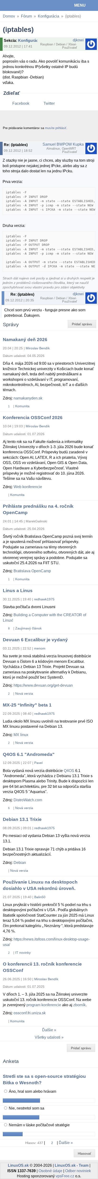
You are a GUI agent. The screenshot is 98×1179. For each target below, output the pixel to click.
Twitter (49, 103)
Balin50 (39, 897)
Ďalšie (47, 1030)
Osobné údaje (50, 1171)
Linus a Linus (18, 590)
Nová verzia (24, 693)
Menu (80, 5)
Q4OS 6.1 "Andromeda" (28, 754)
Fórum (26, 16)
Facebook (20, 103)
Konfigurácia (48, 16)
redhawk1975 (44, 599)
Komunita (22, 406)
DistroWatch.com (28, 800)
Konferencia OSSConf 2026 (33, 417)
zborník (79, 1005)
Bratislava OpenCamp (32, 571)
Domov (9, 16)
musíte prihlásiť (55, 128)
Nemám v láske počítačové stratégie (39, 1125)
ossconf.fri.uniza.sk (30, 1013)
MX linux (21, 735)
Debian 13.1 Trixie (22, 819)
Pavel (38, 763)
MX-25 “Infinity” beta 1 (27, 704)
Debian (20, 863)
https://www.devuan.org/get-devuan (43, 685)
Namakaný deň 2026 (25, 339)
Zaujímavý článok (28, 628)
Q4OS (69, 771)
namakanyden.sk (28, 398)
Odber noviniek (78, 1171)
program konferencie (43, 1005)
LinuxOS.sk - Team (71, 1165)
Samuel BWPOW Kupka (63, 144)
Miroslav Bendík (38, 348)
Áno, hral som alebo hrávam (32, 1091)
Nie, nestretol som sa (26, 1108)
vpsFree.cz (65, 1176)
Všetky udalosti (47, 1037)
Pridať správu (82, 324)
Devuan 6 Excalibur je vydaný (35, 639)
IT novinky (23, 952)
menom (39, 648)
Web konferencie (28, 487)
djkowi (78, 40)
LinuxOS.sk (19, 5)
